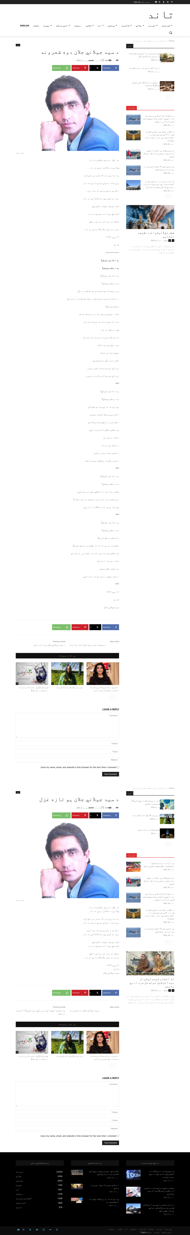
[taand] (103, 60)
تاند (166, 240)
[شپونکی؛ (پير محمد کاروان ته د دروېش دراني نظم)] (32, 673)
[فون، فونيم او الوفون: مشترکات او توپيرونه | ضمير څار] (167, 57)
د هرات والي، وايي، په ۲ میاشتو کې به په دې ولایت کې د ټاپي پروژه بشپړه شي (158, 1208)
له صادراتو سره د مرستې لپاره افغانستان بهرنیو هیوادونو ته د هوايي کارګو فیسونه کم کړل (158, 184)
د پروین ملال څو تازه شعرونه (70, 687)
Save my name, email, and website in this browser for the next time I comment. (78, 767)
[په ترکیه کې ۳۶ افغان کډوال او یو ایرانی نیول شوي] (133, 170)
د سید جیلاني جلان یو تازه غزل (49, 645)
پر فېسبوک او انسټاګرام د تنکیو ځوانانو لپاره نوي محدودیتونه (161, 1174)
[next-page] (111, 697)
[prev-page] (116, 697)
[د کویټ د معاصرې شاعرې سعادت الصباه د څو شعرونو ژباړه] (103, 673)
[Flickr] (50, 1229)
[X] (159, 2)
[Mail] (36, 1229)
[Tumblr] (163, 2)
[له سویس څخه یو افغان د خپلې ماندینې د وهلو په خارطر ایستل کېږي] (133, 154)
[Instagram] (167, 2)
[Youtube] (156, 2)
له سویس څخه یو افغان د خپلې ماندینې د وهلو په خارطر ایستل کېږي (159, 153)
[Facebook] (172, 2)
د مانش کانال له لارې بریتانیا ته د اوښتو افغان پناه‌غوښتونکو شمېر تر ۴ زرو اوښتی (158, 119)
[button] (170, 32)
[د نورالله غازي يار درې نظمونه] (167, 72)
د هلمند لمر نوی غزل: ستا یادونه (87, 645)
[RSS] (30, 1229)
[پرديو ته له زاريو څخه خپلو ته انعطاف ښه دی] (77, 1200)
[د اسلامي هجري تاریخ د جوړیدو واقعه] (77, 1186)
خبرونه (131, 108)
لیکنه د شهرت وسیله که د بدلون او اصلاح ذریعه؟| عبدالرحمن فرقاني (159, 1191)
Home (171, 41)
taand (91, 60)
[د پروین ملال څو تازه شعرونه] (67, 673)
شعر (160, 41)
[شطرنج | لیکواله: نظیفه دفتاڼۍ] (150, 217)
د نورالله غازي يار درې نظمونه (144, 68)
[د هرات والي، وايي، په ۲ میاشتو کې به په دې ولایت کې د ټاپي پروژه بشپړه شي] (133, 1208)
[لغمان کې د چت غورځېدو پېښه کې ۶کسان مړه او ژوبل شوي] (77, 1172)
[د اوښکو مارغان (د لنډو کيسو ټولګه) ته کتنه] (167, 86)
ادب (165, 41)
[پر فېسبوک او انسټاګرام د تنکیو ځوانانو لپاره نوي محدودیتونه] (133, 1175)
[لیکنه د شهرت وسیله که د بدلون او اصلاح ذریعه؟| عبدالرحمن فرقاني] (133, 1192)
